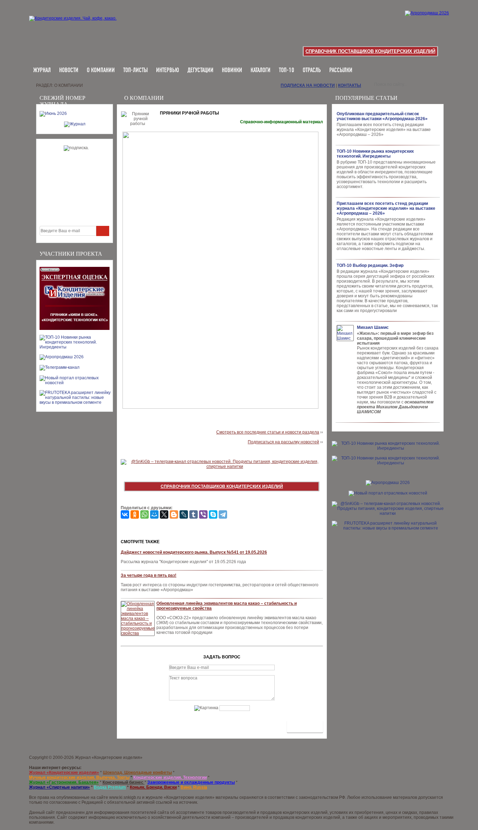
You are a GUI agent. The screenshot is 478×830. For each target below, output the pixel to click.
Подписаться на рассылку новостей (283, 442)
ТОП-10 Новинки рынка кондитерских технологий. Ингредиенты (375, 154)
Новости (68, 71)
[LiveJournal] (184, 514)
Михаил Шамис (373, 327)
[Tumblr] (193, 514)
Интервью (167, 71)
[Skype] (213, 514)
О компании (101, 71)
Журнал (42, 71)
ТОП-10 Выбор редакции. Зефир (370, 265)
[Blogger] (174, 514)
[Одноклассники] (135, 514)
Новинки (232, 71)
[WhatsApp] (144, 514)
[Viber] (203, 514)
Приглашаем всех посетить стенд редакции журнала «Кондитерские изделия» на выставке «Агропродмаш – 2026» (386, 208)
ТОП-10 (286, 71)
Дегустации (200, 71)
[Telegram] (223, 514)
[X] (164, 514)
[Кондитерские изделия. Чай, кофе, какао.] (75, 26)
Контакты (349, 85)
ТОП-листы (135, 71)
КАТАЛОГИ (260, 71)
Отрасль (312, 71)
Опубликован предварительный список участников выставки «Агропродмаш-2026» (382, 116)
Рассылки (340, 71)
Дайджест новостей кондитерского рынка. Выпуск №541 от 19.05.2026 (194, 552)
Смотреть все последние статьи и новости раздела (267, 432)
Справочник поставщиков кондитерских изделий (370, 51)
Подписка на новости (308, 85)
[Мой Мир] (154, 514)
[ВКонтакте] (125, 514)
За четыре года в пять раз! (148, 575)
